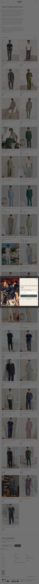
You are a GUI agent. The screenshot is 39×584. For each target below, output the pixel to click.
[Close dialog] (37, 279)
